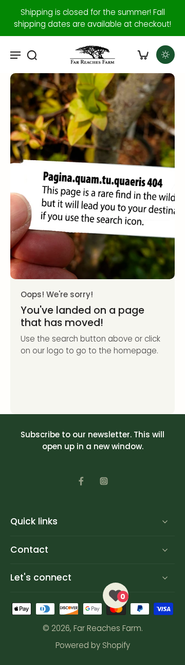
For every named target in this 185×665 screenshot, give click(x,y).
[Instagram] (103, 481)
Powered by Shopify (92, 645)
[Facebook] (81, 481)
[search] (32, 54)
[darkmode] (165, 54)
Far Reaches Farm (107, 628)
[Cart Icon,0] (143, 54)
